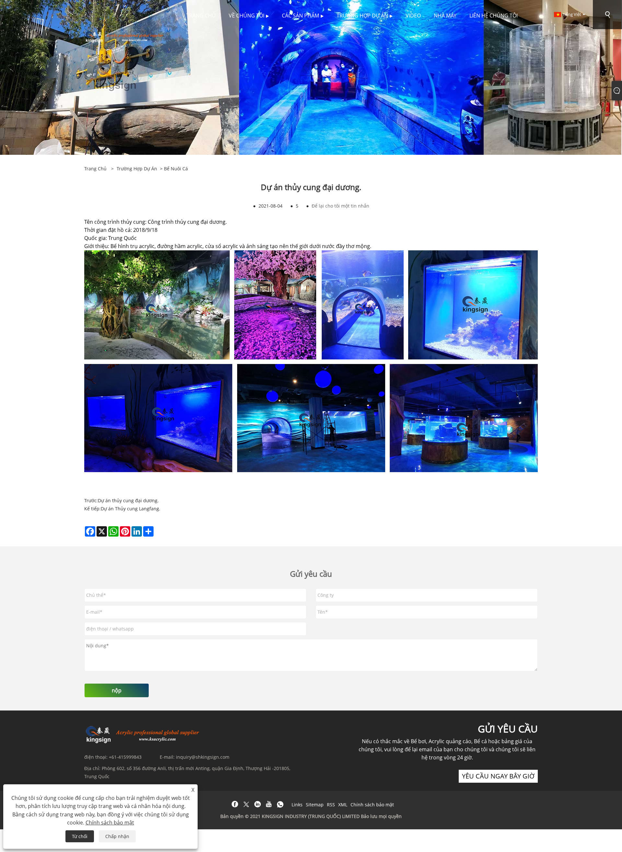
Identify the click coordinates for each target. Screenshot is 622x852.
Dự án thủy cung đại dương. (128, 500)
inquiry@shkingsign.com (202, 757)
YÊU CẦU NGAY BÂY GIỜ (498, 776)
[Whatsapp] (280, 804)
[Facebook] (235, 804)
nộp (116, 690)
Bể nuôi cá (176, 168)
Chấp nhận (117, 836)
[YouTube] (269, 804)
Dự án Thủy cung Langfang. (130, 509)
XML (342, 804)
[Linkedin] (257, 804)
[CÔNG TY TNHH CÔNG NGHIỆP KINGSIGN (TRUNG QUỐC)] (125, 36)
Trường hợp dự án (137, 168)
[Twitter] (246, 804)
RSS (331, 804)
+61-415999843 (125, 757)
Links (297, 804)
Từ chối (79, 836)
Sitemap (315, 804)
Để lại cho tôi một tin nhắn (340, 206)
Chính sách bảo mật (372, 804)
